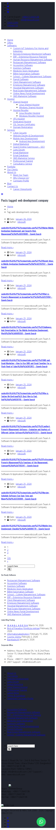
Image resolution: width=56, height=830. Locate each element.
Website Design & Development (28, 135)
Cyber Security (20, 132)
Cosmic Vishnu (14, 636)
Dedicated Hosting (22, 121)
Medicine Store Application (26, 70)
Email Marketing (20, 152)
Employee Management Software (29, 84)
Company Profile (21, 180)
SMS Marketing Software (24, 96)
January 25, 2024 (24, 252)
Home (10, 39)
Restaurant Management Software (29, 62)
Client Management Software (27, 82)
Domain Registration (23, 127)
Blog (9, 183)
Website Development (18, 678)
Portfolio (11, 166)
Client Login (12, 22)
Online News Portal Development (29, 93)
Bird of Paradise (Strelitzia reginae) (23, 628)
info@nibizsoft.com (30, 19)
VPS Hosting (19, 118)
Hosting (10, 99)
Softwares (12, 45)
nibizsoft (21, 221)
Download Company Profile (20, 698)
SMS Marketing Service (24, 158)
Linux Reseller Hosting (29, 113)
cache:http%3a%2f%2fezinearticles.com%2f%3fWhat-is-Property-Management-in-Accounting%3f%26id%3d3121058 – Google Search (26, 297)
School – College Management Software (32, 76)
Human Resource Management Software (32, 59)
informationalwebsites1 (18, 634)
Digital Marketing (21, 144)
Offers (10, 42)
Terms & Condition (16, 695)
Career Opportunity (22, 189)
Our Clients (12, 169)
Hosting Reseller (21, 110)
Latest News (13, 692)
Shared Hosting (20, 101)
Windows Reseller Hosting (31, 115)
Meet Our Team (20, 175)
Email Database (20, 155)
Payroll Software (21, 79)
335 (9, 558)
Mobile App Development (25, 138)
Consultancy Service (22, 163)
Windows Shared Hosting (31, 107)
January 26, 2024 (24, 219)
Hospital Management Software (28, 87)
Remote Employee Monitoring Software (32, 53)
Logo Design (19, 149)
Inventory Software (22, 68)
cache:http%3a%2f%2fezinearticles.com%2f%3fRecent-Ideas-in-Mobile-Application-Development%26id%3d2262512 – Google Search (27, 264)
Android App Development (32, 141)
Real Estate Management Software (29, 90)
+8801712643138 (30, 16)
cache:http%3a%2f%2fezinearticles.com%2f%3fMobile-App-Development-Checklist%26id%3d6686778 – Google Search (26, 527)
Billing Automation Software (26, 73)
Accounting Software (23, 65)
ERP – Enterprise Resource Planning (30, 56)
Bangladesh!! (13, 639)
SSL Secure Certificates (24, 124)
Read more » (7, 247)
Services (11, 130)
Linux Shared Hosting (29, 104)
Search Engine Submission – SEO (29, 146)
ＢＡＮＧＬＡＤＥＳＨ (17, 625)
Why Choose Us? (21, 177)
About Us (11, 172)
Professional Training (23, 161)
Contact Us (12, 25)
